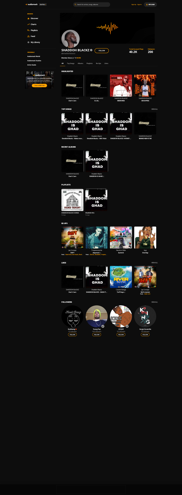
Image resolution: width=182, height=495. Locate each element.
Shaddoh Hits (89, 213)
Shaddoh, (98, 254)
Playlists (34, 30)
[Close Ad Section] (52, 73)
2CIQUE (121, 329)
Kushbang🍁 (72, 329)
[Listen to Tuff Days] (121, 277)
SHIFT (72, 253)
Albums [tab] (80, 63)
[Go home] (31, 4)
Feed (33, 36)
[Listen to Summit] (121, 238)
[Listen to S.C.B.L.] (97, 86)
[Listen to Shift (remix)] (145, 277)
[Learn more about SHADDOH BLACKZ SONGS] (72, 200)
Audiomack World (33, 56)
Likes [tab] (106, 63)
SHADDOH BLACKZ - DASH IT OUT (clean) (96, 292)
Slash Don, (68, 254)
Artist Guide (31, 65)
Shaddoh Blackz (72, 136)
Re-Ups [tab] (98, 63)
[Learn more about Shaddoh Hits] (96, 200)
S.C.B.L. (96, 101)
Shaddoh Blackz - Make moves (72, 139)
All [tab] (63, 63)
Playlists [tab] (90, 63)
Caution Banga (121, 290)
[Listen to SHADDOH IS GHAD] (97, 161)
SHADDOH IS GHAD (96, 176)
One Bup (145, 253)
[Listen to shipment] (97, 238)
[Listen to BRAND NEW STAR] (145, 123)
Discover (34, 18)
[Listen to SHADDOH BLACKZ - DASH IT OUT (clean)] (97, 277)
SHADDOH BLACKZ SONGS (70, 213)
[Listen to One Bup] (145, 238)
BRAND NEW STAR (145, 139)
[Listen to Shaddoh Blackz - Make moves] (72, 123)
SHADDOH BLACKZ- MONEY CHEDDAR (121, 139)
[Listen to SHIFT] (72, 238)
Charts (33, 24)
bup (145, 250)
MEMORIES (121, 101)
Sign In (139, 4)
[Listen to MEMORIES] (121, 86)
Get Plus (43, 4)
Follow (102, 51)
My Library (35, 42)
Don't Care (72, 101)
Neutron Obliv (121, 250)
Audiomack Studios (34, 61)
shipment (96, 253)
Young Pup (97, 329)
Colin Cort (147, 294)
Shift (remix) (145, 292)
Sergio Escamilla (145, 329)
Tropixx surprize (106, 254)
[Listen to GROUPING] (145, 86)
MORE (79, 58)
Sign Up (133, 4)
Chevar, (92, 254)
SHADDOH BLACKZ (72, 98)
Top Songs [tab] (70, 63)
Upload (151, 4)
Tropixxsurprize (96, 250)
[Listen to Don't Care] (72, 86)
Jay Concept (72, 250)
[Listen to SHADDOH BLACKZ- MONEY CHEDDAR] (121, 123)
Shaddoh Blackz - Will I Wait (96, 139)
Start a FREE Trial (39, 85)
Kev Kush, (75, 254)
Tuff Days (120, 292)
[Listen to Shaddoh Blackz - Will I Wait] (97, 123)
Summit (121, 253)
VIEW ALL (154, 109)
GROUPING (145, 101)
